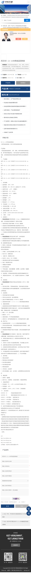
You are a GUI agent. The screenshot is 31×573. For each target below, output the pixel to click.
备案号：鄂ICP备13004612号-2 (14, 570)
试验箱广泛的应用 (8, 132)
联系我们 (23, 82)
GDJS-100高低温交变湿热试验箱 (11, 27)
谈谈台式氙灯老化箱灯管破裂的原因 (13, 113)
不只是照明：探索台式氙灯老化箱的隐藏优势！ (16, 121)
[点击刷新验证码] (15, 498)
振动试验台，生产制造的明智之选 (12, 99)
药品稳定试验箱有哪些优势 (10, 102)
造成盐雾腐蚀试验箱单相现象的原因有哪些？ (15, 106)
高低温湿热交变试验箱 (21, 25)
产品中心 (13, 25)
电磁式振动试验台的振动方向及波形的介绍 (14, 125)
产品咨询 (7, 82)
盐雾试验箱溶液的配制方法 (10, 128)
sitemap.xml (26, 570)
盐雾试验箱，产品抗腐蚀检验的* (12, 110)
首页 (9, 25)
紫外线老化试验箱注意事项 (10, 117)
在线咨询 (15, 545)
